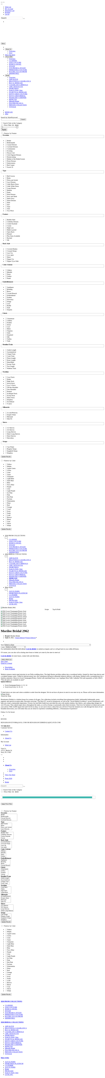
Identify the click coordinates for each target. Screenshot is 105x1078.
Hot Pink (10, 497)
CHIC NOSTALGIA (16, 565)
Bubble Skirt (11, 220)
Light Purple (11, 491)
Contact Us (8, 731)
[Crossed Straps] (6, 844)
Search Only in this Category (12, 123)
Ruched (9, 238)
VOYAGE (12, 585)
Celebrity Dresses (12, 222)
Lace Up (10, 253)
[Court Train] (5, 883)
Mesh (9, 329)
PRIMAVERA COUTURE (18, 549)
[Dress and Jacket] (6, 827)
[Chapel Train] (5, 882)
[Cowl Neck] (6, 887)
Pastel (9, 278)
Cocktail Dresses (12, 147)
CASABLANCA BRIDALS (18, 563)
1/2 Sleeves (10, 428)
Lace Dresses (11, 182)
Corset (9, 226)
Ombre (9, 276)
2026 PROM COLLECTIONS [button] (15, 535)
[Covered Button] (6, 842)
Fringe (9, 301)
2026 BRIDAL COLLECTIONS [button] (16, 554)
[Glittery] (3, 851)
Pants (8, 192)
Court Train (10, 356)
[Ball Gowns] (6, 824)
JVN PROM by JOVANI (17, 547)
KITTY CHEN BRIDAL (17, 574)
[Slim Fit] (6, 902)
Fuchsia (9, 499)
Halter (9, 379)
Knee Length (11, 360)
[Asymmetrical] (5, 880)
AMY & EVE (13, 558)
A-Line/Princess (12, 413)
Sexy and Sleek (12, 196)
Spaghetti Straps (12, 451)
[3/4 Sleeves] (7, 907)
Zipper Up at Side (13, 261)
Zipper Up (10, 259)
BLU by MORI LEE (16, 562)
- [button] (6, 537)
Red (8, 505)
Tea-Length (10, 366)
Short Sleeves (11, 436)
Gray (8, 521)
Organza (10, 331)
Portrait (9, 391)
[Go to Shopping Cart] (1, 2)
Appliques (10, 287)
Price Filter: (8, 125)
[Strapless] (6, 920)
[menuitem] (54, 7)
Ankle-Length (11, 350)
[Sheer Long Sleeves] (7, 911)
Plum (8, 503)
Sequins (9, 310)
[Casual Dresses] (9, 818)
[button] (8, 49)
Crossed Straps (12, 251)
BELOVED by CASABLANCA (20, 560)
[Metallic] (3, 853)
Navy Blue (10, 485)
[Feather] (4, 873)
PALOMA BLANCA (16, 582)
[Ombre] (3, 856)
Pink (8, 495)
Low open (10, 255)
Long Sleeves (11, 432)
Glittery (9, 270)
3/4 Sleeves (10, 430)
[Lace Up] (6, 845)
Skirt (8, 202)
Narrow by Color (9, 461)
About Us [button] (8, 765)
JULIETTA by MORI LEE (18, 571)
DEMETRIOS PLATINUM (18, 593)
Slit (8, 240)
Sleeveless (10, 438)
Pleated (9, 234)
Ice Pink (9, 493)
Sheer (9, 257)
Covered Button (12, 249)
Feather (9, 297)
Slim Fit (9, 419)
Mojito (9, 466)
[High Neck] (6, 891)
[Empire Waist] (6, 898)
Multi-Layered (11, 230)
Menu (3, 43)
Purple (9, 487)
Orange (9, 507)
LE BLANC (13, 604)
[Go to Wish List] (4, 2)
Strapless (10, 400)
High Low (10, 228)
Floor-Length (11, 358)
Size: (2, 645)
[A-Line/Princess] (6, 896)
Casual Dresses (12, 145)
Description (8, 667)
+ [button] (6, 556)
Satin (8, 333)
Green (9, 470)
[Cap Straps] (6, 914)
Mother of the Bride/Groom (16, 159)
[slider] (94, 797)
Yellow (9, 464)
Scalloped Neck (12, 393)
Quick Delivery (31, 638)
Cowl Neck (10, 377)
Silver (9, 523)
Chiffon (9, 321)
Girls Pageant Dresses (14, 155)
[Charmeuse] (4, 869)
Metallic (9, 272)
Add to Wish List (6, 659)
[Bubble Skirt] (7, 833)
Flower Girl (11, 153)
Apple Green (11, 468)
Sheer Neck (11, 397)
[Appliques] (5, 860)
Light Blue (10, 478)
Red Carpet (10, 165)
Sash (8, 308)
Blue (8, 483)
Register (7, 12)
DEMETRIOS (14, 567)
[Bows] (5, 863)
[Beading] (5, 862)
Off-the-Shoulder (12, 387)
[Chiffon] (4, 871)
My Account (9, 9)
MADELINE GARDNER (17, 576)
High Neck (10, 381)
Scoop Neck (11, 395)
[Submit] (24, 18)
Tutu (8, 209)
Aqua (9, 474)
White (9, 525)
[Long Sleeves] (7, 909)
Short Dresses (11, 200)
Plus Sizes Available (13, 236)
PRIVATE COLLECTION (18, 584)
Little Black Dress (13, 184)
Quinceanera (11, 163)
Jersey (9, 325)
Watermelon (11, 501)
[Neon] (3, 854)
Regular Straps (12, 449)
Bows (9, 291)
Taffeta (9, 339)
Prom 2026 (8, 778)
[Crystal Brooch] (5, 865)
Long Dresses (11, 188)
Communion (11, 149)
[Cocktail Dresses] (9, 820)
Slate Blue (10, 480)
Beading (9, 289)
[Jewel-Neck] (6, 892)
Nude (9, 513)
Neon (9, 274)
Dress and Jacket (12, 180)
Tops (8, 207)
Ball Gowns (11, 176)
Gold (8, 515)
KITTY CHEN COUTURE (18, 573)
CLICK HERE (31, 649)
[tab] (54, 544)
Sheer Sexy (10, 198)
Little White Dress (13, 186)
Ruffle (9, 306)
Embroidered (11, 295)
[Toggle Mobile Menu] (1, 754)
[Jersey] (4, 874)
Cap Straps (10, 447)
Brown (9, 517)
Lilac (8, 489)
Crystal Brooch (12, 293)
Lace (8, 303)
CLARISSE (13, 539)
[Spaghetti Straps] (6, 918)
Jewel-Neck (11, 383)
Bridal (9, 141)
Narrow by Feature (10, 133)
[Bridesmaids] (9, 816)
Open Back (10, 232)
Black (9, 519)
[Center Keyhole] (7, 836)
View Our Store (10, 775)
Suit (8, 204)
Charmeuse (10, 318)
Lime (8, 472)
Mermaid (10, 417)
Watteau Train (11, 368)
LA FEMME (13, 595)
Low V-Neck (11, 385)
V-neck (9, 404)
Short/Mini (10, 362)
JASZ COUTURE (15, 541)
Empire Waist (11, 415)
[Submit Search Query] (24, 786)
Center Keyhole (12, 224)
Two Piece (10, 211)
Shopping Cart (9, 11)
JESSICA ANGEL (15, 543)
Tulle (8, 341)
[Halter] (6, 889)
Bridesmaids (11, 143)
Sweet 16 (10, 167)
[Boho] (6, 825)
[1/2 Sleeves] (7, 905)
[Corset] (7, 838)
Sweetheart (10, 402)
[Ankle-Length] (5, 878)
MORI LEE (13, 578)
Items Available (10, 669)
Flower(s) (10, 299)
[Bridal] (9, 815)
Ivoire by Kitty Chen (15, 569)
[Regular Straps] (6, 916)
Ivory (9, 511)
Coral (9, 509)
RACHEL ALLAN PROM (18, 550)
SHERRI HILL (14, 552)
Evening (9, 151)
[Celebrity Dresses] (7, 835)
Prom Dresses (11, 161)
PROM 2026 (13, 600)
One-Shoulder (11, 389)
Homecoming (11, 157)
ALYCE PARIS (14, 591)
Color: (3, 647)
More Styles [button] (9, 587)
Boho (9, 178)
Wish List (8, 7)
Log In (7, 14)
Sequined (10, 335)
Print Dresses (11, 194)
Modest (9, 190)
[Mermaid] (6, 900)
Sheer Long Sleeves (13, 434)
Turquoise (10, 476)
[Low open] (6, 847)
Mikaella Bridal (14, 580)
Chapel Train (11, 354)
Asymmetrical (11, 352)
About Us (8, 738)
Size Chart (4, 661)
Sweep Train (11, 364)
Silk (8, 337)
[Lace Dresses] (6, 829)
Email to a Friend (6, 663)
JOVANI (12, 545)
